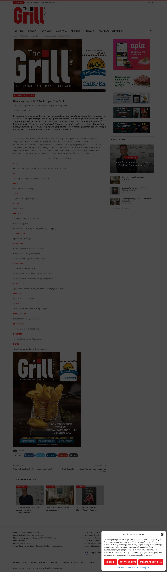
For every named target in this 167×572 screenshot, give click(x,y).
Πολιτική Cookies (124, 567)
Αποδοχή (110, 562)
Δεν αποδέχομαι (128, 562)
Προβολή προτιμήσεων (151, 562)
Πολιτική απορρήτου (140, 567)
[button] (162, 534)
